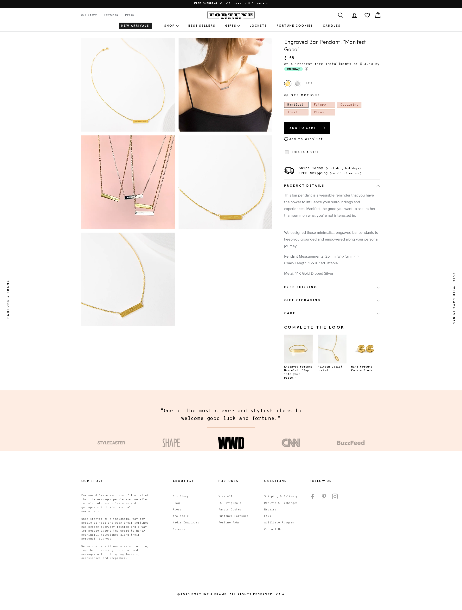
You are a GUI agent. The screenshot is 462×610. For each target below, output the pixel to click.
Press (129, 15)
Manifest (295, 105)
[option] (231, 4)
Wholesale (181, 516)
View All (225, 496)
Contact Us (273, 529)
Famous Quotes (230, 509)
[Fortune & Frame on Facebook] (312, 496)
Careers (179, 529)
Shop (169, 25)
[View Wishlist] (367, 15)
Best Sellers (202, 25)
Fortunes (111, 15)
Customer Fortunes (233, 516)
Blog (176, 503)
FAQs (267, 516)
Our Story (89, 15)
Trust (292, 112)
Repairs (270, 509)
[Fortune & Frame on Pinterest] (324, 496)
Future (320, 105)
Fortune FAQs (229, 522)
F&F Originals (230, 503)
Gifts (231, 25)
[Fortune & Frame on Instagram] (335, 496)
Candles (332, 25)
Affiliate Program (279, 522)
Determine (349, 105)
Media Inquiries (186, 522)
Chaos (319, 112)
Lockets (258, 25)
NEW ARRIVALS (135, 25)
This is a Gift (305, 152)
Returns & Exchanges (281, 503)
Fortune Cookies (295, 25)
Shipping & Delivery (281, 496)
